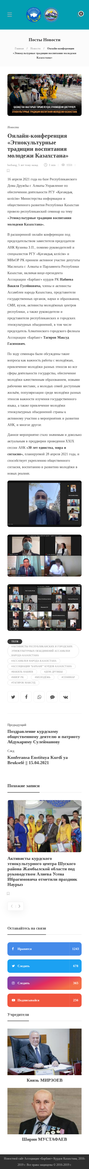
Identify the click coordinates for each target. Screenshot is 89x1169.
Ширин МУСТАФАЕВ (44, 1139)
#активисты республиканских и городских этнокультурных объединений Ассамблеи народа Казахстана (41, 651)
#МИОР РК (17, 677)
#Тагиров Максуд (23, 682)
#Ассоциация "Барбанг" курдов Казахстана (41, 666)
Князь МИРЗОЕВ (45, 1080)
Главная (19, 48)
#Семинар (68, 677)
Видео (17, 844)
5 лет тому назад (28, 164)
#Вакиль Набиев (22, 671)
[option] (44, 848)
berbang (12, 164)
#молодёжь (42, 677)
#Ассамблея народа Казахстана (33, 660)
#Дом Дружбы (53, 671)
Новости (35, 48)
